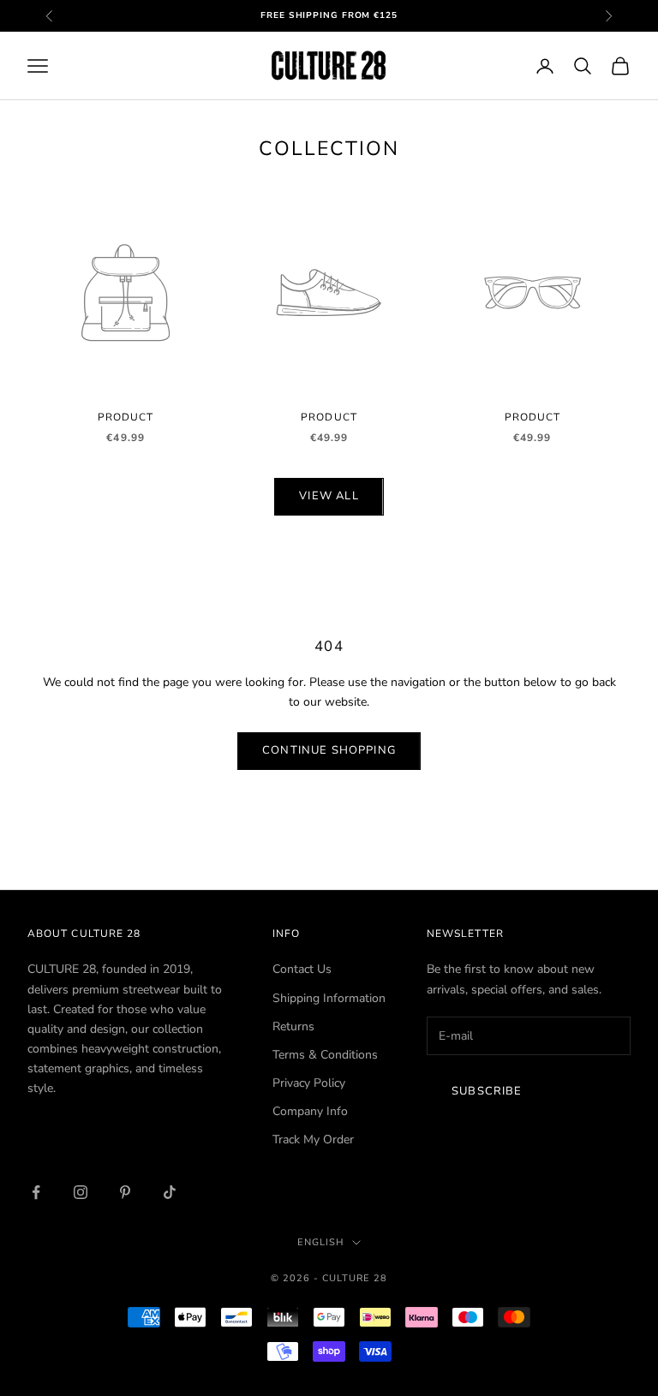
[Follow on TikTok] (169, 1192)
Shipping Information (329, 998)
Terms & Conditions (325, 1055)
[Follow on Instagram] (80, 1192)
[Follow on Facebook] (36, 1192)
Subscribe (487, 1091)
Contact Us (302, 969)
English (320, 1242)
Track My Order (313, 1139)
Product (126, 417)
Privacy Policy (308, 1083)
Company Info (310, 1111)
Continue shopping (329, 750)
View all (328, 496)
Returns (293, 1026)
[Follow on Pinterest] (125, 1192)
